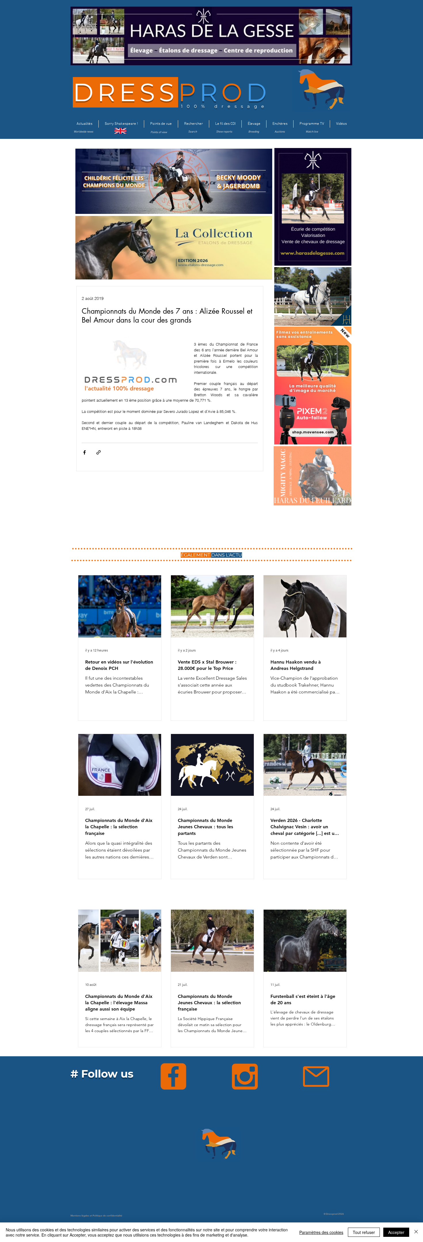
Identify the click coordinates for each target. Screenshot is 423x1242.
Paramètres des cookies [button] (321, 1232)
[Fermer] (416, 1232)
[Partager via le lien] (98, 452)
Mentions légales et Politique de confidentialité (96, 1215)
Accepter (396, 1232)
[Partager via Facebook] (84, 452)
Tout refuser (364, 1232)
